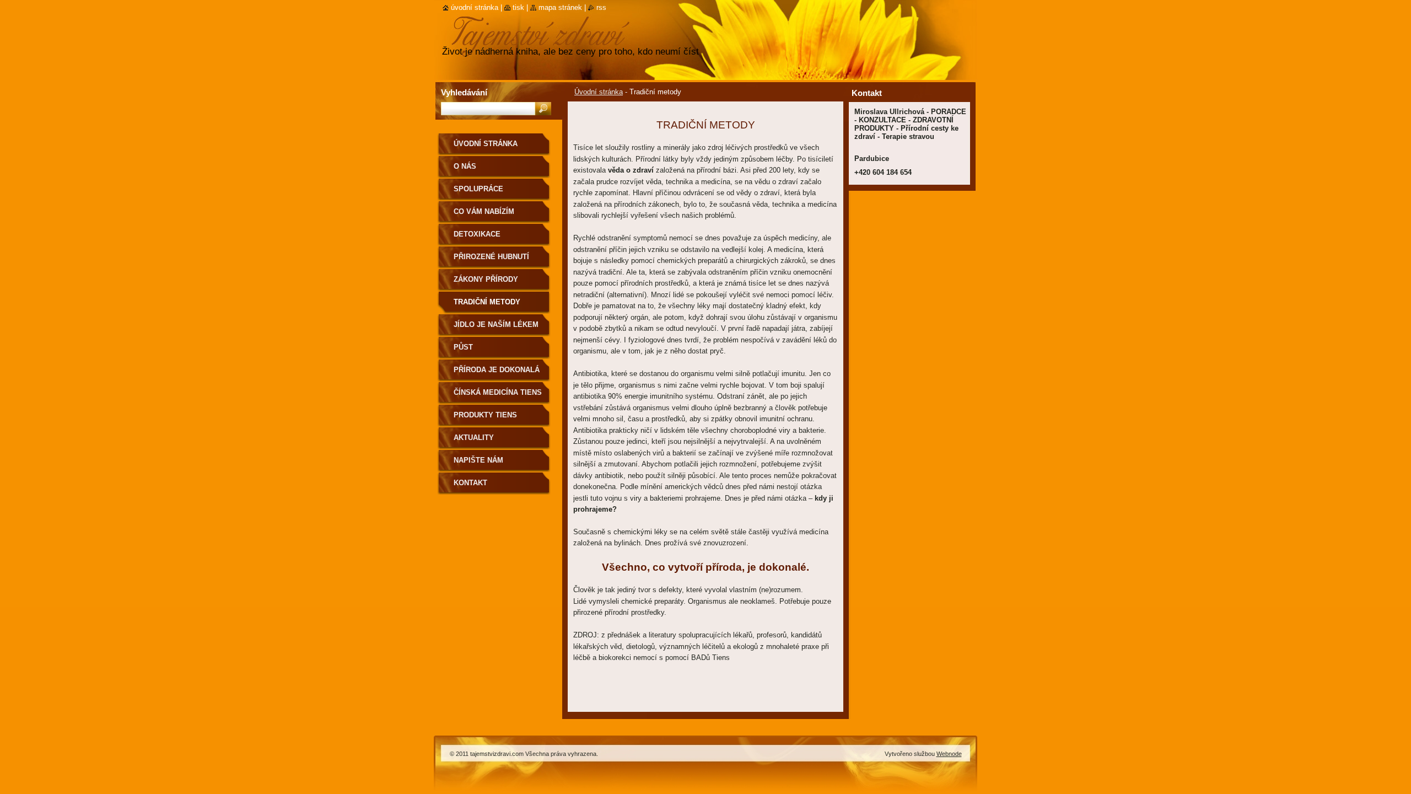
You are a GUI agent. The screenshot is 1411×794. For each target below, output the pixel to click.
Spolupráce (478, 189)
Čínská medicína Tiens (498, 392)
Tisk (518, 7)
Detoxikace (477, 234)
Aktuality (474, 437)
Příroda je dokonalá (497, 370)
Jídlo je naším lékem (496, 324)
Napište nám (478, 460)
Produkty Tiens (485, 415)
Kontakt (470, 483)
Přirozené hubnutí (491, 257)
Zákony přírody (486, 279)
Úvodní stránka (598, 92)
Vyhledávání (464, 92)
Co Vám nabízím (484, 211)
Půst (463, 347)
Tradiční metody (487, 302)
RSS (601, 7)
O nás (465, 166)
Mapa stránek (560, 7)
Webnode (949, 753)
